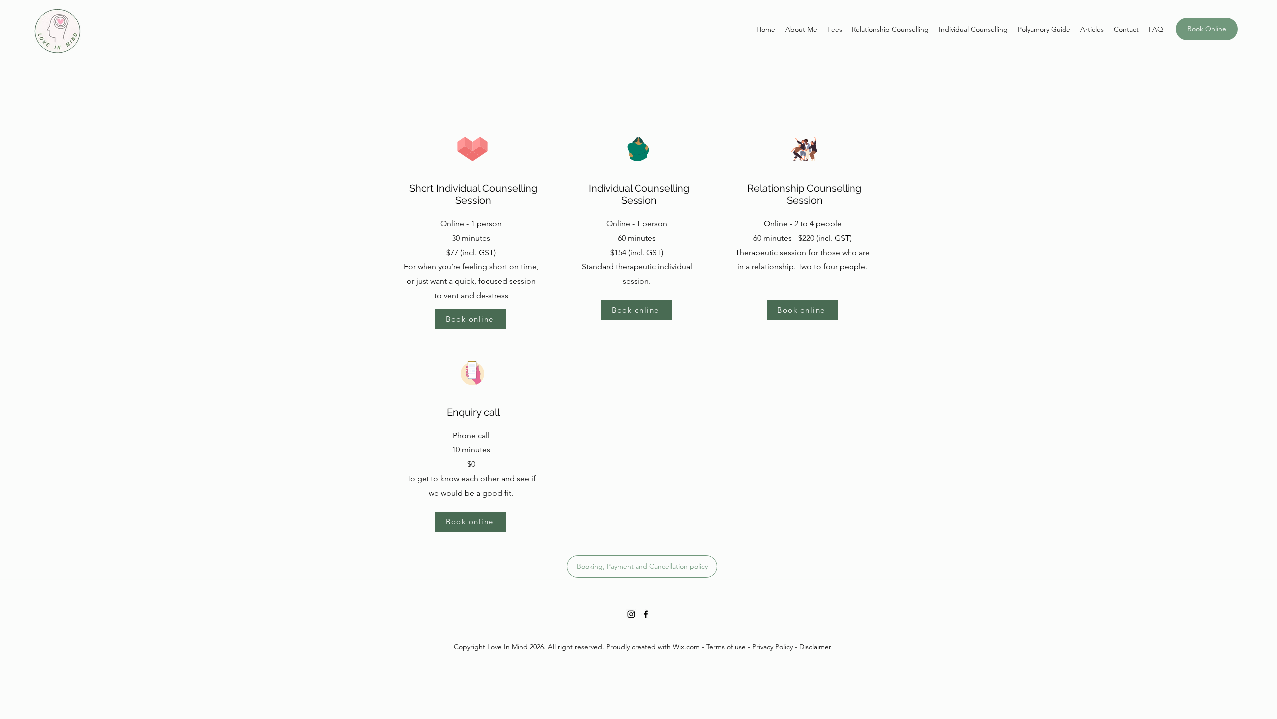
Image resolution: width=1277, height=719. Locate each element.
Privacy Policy (772, 646)
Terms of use (726, 646)
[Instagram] (631, 614)
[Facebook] (646, 614)
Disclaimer (815, 646)
